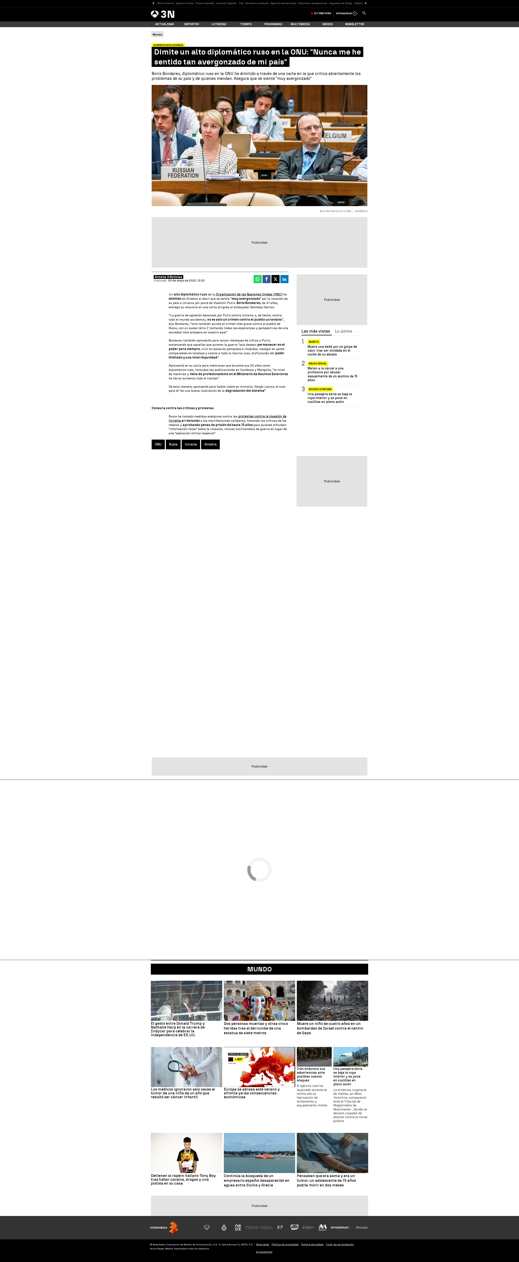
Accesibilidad (264, 1251)
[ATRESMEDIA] (164, 1227)
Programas (273, 24)
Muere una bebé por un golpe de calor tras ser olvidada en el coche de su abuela (332, 350)
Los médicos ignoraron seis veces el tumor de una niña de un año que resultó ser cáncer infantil (183, 1093)
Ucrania (191, 444)
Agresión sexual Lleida (283, 3)
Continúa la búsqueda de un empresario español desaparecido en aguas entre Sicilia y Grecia (257, 1180)
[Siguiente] (366, 3)
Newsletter (354, 24)
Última (322, 13)
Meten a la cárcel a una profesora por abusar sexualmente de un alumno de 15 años (332, 374)
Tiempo (246, 24)
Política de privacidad (285, 1244)
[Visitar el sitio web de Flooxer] (362, 1228)
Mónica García (165, 3)
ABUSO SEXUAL (318, 363)
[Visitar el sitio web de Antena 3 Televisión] (210, 1228)
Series (327, 24)
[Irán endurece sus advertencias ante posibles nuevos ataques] (314, 1057)
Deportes (191, 24)
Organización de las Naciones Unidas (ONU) (248, 294)
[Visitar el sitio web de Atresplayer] (342, 1228)
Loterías (219, 24)
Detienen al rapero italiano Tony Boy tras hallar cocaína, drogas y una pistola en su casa (183, 1179)
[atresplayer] (346, 13)
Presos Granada (204, 3)
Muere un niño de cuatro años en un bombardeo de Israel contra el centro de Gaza (330, 1028)
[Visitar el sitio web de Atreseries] (280, 1228)
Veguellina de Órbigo (341, 3)
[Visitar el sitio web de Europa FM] (308, 1228)
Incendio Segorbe (226, 3)
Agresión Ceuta (184, 3)
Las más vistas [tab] (315, 331)
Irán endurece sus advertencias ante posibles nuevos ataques (311, 1074)
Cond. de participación (340, 1244)
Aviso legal (262, 1244)
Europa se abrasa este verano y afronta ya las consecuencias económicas (252, 1093)
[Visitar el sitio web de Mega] (266, 1228)
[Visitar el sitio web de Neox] (238, 1228)
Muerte (314, 341)
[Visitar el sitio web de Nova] (252, 1228)
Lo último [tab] (343, 331)
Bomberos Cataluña (257, 3)
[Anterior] (153, 3)
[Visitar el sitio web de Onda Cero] (294, 1228)
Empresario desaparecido (312, 3)
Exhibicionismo (320, 389)
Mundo (259, 969)
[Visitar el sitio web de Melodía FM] (323, 1228)
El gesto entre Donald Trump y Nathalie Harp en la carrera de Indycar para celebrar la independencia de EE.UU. (178, 1029)
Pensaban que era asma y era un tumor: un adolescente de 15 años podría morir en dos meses (326, 1180)
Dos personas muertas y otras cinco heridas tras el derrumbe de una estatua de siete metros (256, 1028)
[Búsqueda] (364, 13)
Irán (241, 3)
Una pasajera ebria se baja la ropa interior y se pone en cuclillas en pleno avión (330, 398)
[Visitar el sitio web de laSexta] (224, 1228)
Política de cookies (312, 1244)
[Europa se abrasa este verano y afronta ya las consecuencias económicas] (259, 1067)
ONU (158, 444)
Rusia (173, 444)
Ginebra (210, 444)
